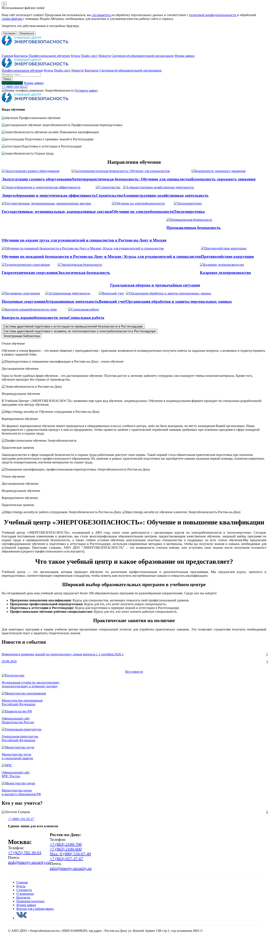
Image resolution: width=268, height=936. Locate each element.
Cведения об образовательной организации (143, 56)
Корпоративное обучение (20, 498)
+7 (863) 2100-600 (66, 849)
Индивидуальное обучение (21, 490)
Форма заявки (185, 56)
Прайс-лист (89, 56)
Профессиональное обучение (49, 56)
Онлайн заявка (12, 83)
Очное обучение (13, 476)
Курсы (75, 56)
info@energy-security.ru (70, 868)
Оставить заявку (86, 90)
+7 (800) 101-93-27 (15, 86)
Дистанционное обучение (20, 483)
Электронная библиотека (21, 336)
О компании (25, 893)
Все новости (134, 671)
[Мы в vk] (21, 918)
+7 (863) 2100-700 (66, 844)
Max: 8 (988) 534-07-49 (70, 854)
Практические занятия (18, 505)
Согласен (9, 33)
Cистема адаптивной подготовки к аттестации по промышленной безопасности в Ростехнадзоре (73, 326)
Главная (7, 56)
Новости (104, 56)
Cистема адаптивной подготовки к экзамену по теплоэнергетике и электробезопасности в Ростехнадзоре (79, 331)
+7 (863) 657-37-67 (66, 858)
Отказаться (26, 33)
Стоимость (24, 890)
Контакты (21, 56)
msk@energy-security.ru (29, 862)
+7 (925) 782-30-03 (24, 852)
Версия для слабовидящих (35, 908)
